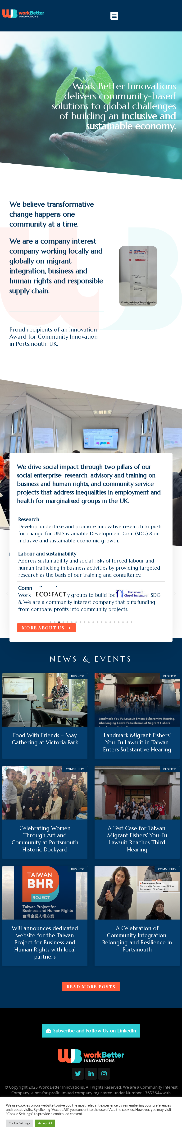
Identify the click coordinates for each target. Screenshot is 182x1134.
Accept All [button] (45, 1123)
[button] (114, 16)
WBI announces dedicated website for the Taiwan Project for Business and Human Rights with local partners (45, 942)
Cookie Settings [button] (19, 1123)
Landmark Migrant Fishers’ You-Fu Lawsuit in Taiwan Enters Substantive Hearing (137, 742)
